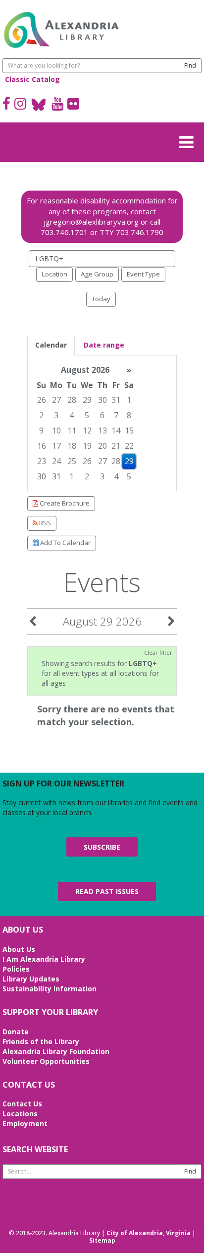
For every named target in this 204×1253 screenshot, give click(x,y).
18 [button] (71, 445)
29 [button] (87, 399)
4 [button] (71, 415)
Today (101, 298)
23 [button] (41, 461)
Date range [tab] (104, 345)
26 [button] (41, 399)
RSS (44, 522)
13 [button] (102, 430)
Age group (97, 274)
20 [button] (102, 445)
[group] (102, 423)
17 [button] (56, 445)
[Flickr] (73, 105)
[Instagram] (20, 105)
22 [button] (129, 445)
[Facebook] (6, 105)
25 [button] (71, 461)
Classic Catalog (32, 79)
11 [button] (71, 430)
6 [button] (102, 415)
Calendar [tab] (51, 345)
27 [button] (56, 399)
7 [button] (116, 415)
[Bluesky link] (39, 105)
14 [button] (115, 430)
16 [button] (41, 445)
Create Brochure (64, 503)
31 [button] (115, 399)
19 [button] (87, 445)
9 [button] (41, 430)
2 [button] (41, 415)
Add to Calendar (65, 542)
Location (54, 274)
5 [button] (87, 415)
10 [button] (56, 430)
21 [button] (115, 445)
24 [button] (56, 461)
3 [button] (56, 415)
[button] (189, 140)
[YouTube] (57, 105)
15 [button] (129, 430)
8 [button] (129, 415)
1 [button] (129, 399)
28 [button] (71, 399)
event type (143, 274)
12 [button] (87, 430)
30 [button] (102, 399)
